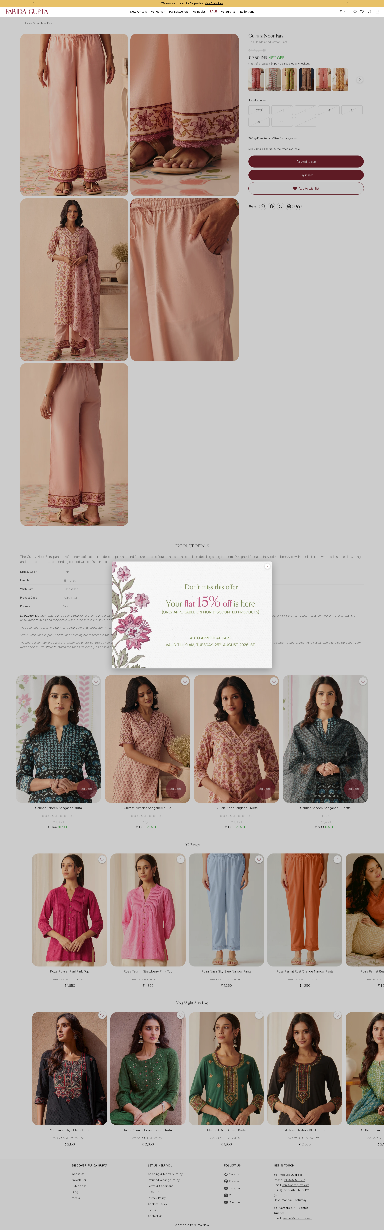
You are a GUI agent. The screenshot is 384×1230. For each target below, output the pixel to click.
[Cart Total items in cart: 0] (377, 11)
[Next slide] (348, 918)
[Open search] (354, 11)
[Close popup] (267, 566)
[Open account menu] (369, 11)
